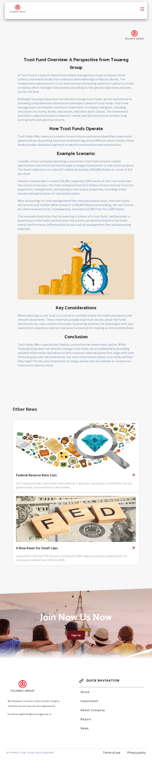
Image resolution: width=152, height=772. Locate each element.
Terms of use (111, 752)
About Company (93, 710)
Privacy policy (136, 752)
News (85, 728)
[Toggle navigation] (142, 9)
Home (85, 692)
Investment (90, 701)
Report (86, 719)
